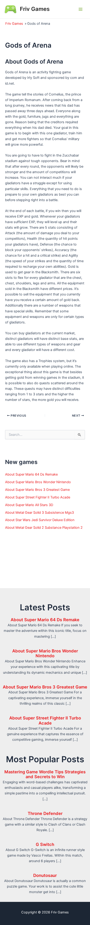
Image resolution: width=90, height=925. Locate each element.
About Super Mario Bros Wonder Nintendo (38, 482)
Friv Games (35, 9)
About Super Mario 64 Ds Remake (31, 474)
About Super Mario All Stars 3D (29, 505)
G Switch (45, 844)
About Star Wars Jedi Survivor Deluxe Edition (40, 520)
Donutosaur (45, 875)
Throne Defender (45, 813)
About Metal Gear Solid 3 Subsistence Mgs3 (39, 512)
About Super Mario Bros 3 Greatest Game (37, 490)
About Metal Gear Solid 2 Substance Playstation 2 (44, 527)
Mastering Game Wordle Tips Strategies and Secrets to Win (45, 774)
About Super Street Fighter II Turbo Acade (37, 497)
